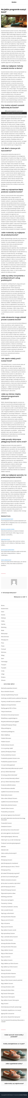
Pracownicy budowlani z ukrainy (9, 906)
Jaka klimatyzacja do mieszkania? (9, 863)
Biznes (2, 605)
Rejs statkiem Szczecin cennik (8, 930)
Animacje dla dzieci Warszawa (8, 946)
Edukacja (3, 618)
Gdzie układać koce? (6, 560)
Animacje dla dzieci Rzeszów (8, 916)
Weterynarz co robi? (19, 597)
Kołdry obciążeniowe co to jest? (14, 1044)
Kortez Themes (23, 1095)
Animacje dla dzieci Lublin (7, 987)
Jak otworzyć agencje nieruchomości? (10, 815)
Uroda (2, 671)
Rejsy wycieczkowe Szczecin (8, 977)
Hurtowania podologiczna (7, 731)
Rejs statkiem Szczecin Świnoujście (10, 1000)
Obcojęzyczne (4, 639)
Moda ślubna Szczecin (6, 795)
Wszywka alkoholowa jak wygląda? (10, 721)
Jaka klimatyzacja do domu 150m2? (10, 866)
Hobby (3, 621)
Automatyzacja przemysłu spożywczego (11, 1007)
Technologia (4, 661)
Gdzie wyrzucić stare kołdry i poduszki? (14, 1036)
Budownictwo (4, 608)
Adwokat (3, 846)
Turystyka (3, 668)
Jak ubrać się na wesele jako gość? (9, 876)
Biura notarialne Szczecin (7, 691)
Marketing (3, 627)
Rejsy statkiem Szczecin (7, 950)
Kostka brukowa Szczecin (7, 745)
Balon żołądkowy (5, 735)
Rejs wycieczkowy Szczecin (8, 933)
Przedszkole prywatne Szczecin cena (10, 758)
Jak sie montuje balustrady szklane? (10, 778)
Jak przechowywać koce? (7, 519)
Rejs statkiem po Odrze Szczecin (9, 967)
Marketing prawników (6, 896)
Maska (14, 2)
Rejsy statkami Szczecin (7, 983)
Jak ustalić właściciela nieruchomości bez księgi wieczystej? (13, 819)
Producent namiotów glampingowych (10, 843)
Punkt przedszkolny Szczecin (8, 755)
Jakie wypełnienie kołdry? (14, 1064)
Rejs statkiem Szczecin (6, 960)
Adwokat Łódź (4, 850)
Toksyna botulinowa (6, 711)
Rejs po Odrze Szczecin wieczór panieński (11, 980)
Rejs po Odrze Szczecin (7, 940)
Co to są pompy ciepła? (7, 748)
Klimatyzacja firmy (6, 870)
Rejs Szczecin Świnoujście (7, 993)
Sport (2, 658)
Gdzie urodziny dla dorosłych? (9, 853)
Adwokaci (3, 856)
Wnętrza (3, 677)
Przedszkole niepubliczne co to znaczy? (11, 1010)
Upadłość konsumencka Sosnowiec (10, 791)
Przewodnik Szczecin (6, 823)
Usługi (2, 674)
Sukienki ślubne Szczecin (7, 808)
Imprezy (3, 624)
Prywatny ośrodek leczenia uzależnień (11, 701)
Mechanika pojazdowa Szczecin (9, 688)
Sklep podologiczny (6, 728)
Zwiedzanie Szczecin (6, 826)
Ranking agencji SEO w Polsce (8, 708)
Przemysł (3, 649)
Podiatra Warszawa (6, 738)
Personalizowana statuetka (8, 788)
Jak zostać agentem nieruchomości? (10, 833)
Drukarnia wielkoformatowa (8, 785)
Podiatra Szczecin (5, 741)
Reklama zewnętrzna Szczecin (8, 880)
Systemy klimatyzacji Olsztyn (8, 751)
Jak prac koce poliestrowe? (7, 549)
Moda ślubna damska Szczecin (9, 805)
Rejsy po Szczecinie (6, 970)
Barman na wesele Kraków (7, 529)
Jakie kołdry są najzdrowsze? (14, 1083)
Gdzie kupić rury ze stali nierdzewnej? (10, 840)
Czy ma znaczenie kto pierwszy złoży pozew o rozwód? (12, 1020)
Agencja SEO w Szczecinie (7, 1013)
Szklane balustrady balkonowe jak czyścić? (12, 768)
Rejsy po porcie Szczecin (7, 920)
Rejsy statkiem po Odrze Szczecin (9, 963)
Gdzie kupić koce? (5, 539)
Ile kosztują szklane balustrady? (9, 775)
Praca (2, 643)
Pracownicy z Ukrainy (6, 903)
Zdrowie (3, 680)
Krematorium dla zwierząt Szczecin (10, 715)
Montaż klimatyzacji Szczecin (8, 890)
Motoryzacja (4, 633)
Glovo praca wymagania (7, 900)
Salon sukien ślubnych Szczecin (9, 798)
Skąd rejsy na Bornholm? (7, 913)
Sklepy (2, 655)
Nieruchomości (5, 636)
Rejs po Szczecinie (5, 956)
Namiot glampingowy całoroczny (9, 836)
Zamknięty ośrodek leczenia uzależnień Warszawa (14, 698)
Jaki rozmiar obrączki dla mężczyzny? (10, 1017)
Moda (2, 630)
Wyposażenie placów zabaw (8, 893)
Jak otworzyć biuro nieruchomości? (10, 830)
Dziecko (3, 615)
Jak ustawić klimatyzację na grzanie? (10, 873)
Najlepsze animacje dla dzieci (8, 705)
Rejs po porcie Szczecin (7, 926)
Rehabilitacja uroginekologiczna (9, 718)
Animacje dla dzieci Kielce (7, 990)
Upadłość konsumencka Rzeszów (9, 801)
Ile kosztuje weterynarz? (9, 592)
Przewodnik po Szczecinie (7, 811)
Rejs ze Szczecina (5, 923)
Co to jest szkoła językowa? (8, 765)
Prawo (2, 646)
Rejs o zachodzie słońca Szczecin (9, 936)
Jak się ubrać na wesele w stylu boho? (10, 883)
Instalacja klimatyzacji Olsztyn (8, 725)
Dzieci (2, 611)
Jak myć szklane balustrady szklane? (10, 781)
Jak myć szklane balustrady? (8, 771)
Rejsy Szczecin (4, 1003)
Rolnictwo (3, 652)
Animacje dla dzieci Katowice (8, 973)
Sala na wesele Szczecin (7, 910)
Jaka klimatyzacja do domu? (8, 886)
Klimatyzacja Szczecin (6, 860)
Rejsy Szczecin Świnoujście (8, 997)
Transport (3, 664)
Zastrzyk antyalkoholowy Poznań (9, 695)
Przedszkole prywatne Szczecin (9, 761)
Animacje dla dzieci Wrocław (8, 943)
